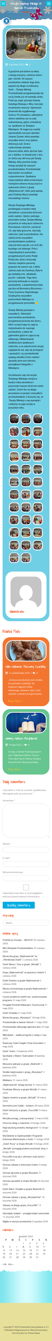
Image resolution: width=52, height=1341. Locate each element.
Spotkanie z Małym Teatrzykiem (18, 1055)
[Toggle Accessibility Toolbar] (6, 21)
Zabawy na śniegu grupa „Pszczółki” (20, 1205)
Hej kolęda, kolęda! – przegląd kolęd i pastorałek (26, 1213)
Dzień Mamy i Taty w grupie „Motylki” (21, 964)
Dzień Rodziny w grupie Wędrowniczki (21, 980)
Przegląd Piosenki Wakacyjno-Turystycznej (23, 1005)
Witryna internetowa (13, 872)
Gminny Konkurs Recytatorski (21, 738)
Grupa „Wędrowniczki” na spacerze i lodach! (23, 972)
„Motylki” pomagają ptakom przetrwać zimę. (24, 1148)
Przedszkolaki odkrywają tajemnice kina (22, 1027)
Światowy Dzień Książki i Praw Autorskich (23, 1043)
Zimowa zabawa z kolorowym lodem (20, 1164)
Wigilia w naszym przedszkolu (17, 1221)
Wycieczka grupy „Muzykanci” (17, 1017)
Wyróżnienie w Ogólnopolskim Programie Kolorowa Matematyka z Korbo (22, 1137)
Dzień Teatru (9, 1051)
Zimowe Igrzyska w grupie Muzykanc (20, 1172)
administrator (17, 611)
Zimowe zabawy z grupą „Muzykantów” (22, 1197)
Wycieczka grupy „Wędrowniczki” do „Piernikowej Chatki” (20, 957)
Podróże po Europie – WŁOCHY (18, 940)
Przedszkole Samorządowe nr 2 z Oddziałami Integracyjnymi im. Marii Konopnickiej (26, 1328)
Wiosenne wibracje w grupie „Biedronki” (21, 1064)
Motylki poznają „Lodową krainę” (18, 1118)
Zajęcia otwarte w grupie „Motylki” (19, 1097)
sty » (10, 1264)
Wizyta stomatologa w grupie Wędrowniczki (24, 988)
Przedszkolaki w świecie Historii (18, 1022)
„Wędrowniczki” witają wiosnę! (17, 1084)
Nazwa (7, 843)
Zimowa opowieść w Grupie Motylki (20, 1181)
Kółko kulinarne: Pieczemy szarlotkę (25, 666)
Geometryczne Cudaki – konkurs (18, 1105)
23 (30, 1253)
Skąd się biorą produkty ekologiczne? (20, 1127)
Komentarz (9, 800)
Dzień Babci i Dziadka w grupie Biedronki (22, 1189)
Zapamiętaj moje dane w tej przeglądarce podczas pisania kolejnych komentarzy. (22, 894)
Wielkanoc (7, 1080)
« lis (4, 1264)
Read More (14, 701)
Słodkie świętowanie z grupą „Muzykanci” (23, 1072)
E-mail (6, 858)
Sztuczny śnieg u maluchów (16, 1123)
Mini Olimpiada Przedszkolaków (18, 948)
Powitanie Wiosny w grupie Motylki (20, 1089)
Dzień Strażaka (10, 1013)
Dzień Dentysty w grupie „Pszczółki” (21, 1110)
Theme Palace (34, 1332)
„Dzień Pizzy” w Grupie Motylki (18, 1144)
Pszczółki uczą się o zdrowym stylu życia (23, 1156)
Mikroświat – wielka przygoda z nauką (21, 1035)
